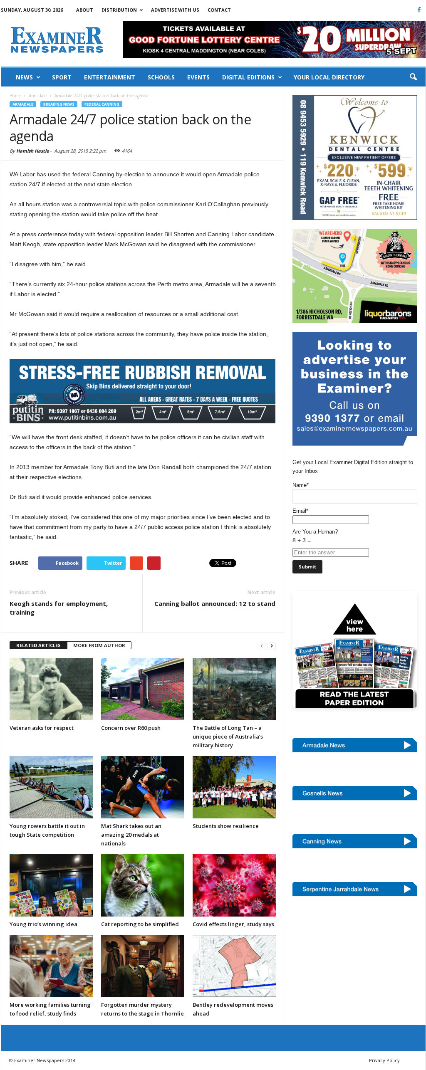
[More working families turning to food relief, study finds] (51, 966)
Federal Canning (101, 104)
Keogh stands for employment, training (59, 607)
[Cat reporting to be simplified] (142, 885)
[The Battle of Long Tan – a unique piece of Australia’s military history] (234, 689)
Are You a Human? (315, 536)
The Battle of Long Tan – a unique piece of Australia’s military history (228, 736)
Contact (219, 10)
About (84, 10)
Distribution (119, 10)
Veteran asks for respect (42, 727)
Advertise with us (175, 10)
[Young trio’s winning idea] (51, 885)
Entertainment (109, 77)
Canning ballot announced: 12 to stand (214, 603)
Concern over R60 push (131, 727)
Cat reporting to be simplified (140, 924)
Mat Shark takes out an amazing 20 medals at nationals (131, 834)
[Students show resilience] (234, 787)
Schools (161, 77)
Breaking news (58, 104)
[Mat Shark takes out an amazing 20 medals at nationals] (142, 787)
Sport (62, 77)
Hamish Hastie (32, 151)
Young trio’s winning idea (43, 924)
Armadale (22, 104)
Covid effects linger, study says (233, 924)
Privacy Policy (384, 1060)
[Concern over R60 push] (142, 689)
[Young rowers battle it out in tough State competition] (51, 787)
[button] (413, 77)
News (24, 77)
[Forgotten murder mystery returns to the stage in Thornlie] (142, 966)
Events (198, 77)
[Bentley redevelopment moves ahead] (234, 966)
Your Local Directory (329, 77)
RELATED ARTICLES (38, 645)
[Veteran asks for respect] (51, 689)
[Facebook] (419, 10)
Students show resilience (226, 826)
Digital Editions (248, 77)
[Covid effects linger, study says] (234, 885)
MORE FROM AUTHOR (99, 645)
